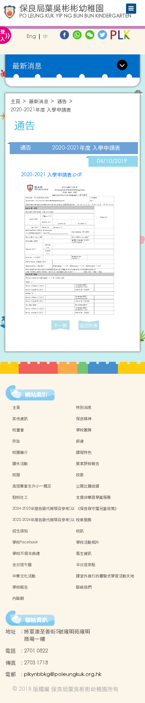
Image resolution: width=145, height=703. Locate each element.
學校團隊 (84, 430)
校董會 (18, 430)
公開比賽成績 (87, 486)
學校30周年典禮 (26, 553)
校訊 (80, 531)
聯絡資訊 (36, 620)
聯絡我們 (84, 587)
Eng (31, 37)
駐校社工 (20, 497)
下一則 (60, 326)
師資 (80, 441)
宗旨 (16, 441)
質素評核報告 (87, 463)
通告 (62, 102)
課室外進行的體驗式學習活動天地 (105, 576)
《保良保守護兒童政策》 (97, 508)
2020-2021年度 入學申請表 (41, 110)
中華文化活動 (24, 576)
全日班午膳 (22, 565)
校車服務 (84, 520)
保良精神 (84, 419)
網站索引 (36, 394)
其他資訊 (20, 419)
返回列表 (89, 326)
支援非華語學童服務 (93, 497)
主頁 (15, 102)
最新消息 (39, 102)
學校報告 (20, 587)
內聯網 (18, 598)
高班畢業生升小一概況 (31, 486)
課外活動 (20, 463)
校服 (16, 475)
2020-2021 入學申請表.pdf (51, 174)
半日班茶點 (85, 565)
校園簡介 (20, 452)
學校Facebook (25, 542)
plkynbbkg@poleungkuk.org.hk (62, 674)
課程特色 (84, 452)
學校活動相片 (87, 542)
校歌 (80, 475)
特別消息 (84, 407)
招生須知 (20, 531)
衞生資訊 (84, 553)
